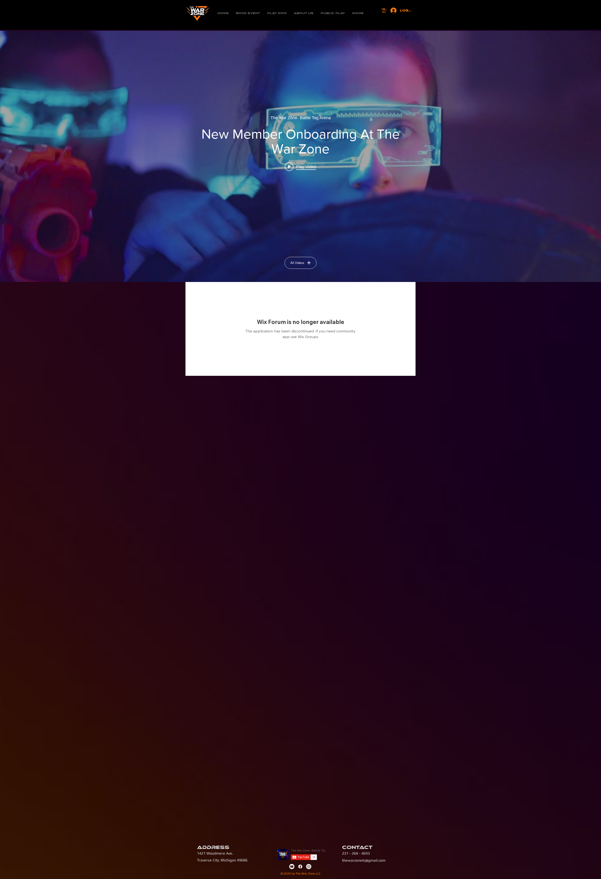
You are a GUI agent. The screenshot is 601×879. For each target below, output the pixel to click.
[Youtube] (291, 866)
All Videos (297, 263)
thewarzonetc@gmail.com (363, 860)
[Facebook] (300, 866)
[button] (384, 10)
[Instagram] (308, 866)
